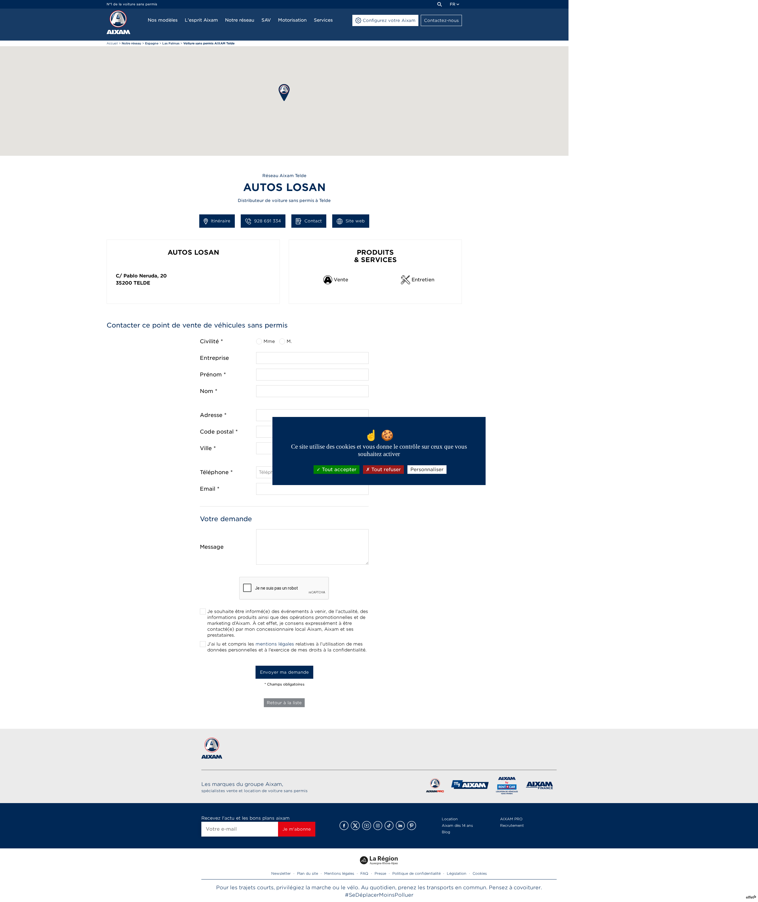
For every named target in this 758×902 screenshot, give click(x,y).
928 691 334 (267, 221)
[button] (284, 92)
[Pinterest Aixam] (411, 825)
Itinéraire (220, 221)
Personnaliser (427, 469)
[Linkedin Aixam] (400, 825)
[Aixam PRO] (435, 787)
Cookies (480, 873)
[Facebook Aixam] (344, 825)
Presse (380, 873)
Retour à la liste (284, 702)
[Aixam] (118, 22)
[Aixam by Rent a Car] (507, 787)
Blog (446, 832)
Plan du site (307, 873)
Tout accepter (338, 469)
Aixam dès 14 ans (457, 825)
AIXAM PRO (511, 819)
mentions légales (275, 644)
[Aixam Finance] (540, 786)
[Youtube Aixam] (366, 825)
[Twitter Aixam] (355, 825)
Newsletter (281, 873)
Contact (313, 221)
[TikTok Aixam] (389, 825)
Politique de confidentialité (416, 873)
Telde (142, 283)
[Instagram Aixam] (377, 825)
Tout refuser (385, 469)
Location (450, 819)
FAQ (364, 873)
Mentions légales (339, 873)
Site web (355, 221)
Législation (456, 873)
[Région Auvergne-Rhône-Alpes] (379, 866)
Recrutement (512, 825)
